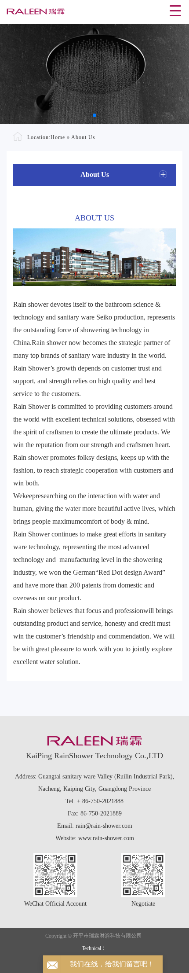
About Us (83, 137)
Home (58, 137)
